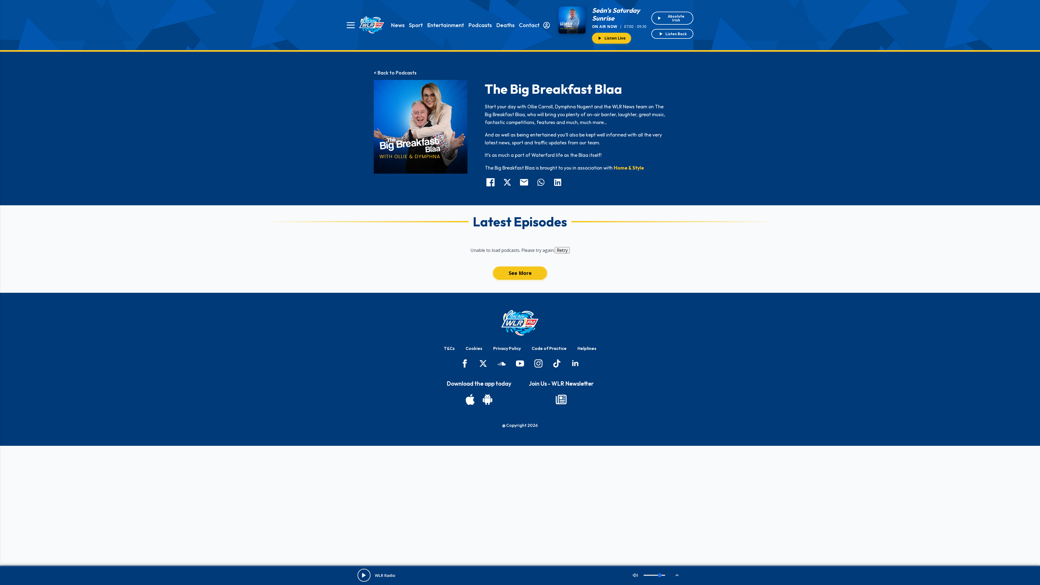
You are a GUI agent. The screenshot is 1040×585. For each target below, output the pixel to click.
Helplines (586, 348)
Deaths (505, 25)
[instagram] (538, 363)
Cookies (474, 348)
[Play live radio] (364, 575)
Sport (416, 25)
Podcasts (480, 25)
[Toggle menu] (351, 25)
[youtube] (520, 363)
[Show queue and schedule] (677, 575)
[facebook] (464, 363)
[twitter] (483, 363)
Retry (562, 250)
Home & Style (629, 168)
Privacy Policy (507, 348)
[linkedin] (575, 363)
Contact (529, 25)
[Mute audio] (635, 575)
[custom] (501, 363)
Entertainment (445, 25)
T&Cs (449, 348)
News (398, 25)
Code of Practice (549, 348)
